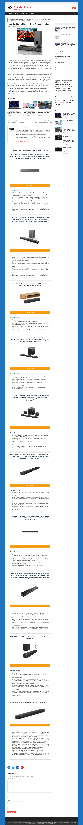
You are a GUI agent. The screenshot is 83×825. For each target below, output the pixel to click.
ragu (70, 100)
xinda (62, 104)
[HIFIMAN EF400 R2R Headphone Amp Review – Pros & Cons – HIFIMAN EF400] (58, 147)
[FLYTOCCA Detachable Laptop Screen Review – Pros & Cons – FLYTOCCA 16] (30, 105)
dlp (68, 94)
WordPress (68, 818)
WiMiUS (32, 13)
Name (9, 794)
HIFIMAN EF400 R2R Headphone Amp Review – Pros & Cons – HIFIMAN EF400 (68, 149)
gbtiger (71, 96)
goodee (56, 97)
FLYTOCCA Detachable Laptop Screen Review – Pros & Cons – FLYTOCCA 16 (29, 112)
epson (56, 96)
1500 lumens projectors (62, 84)
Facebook (38, 2)
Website (9, 806)
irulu (61, 97)
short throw (60, 102)
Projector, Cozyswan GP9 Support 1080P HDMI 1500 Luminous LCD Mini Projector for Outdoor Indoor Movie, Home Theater (68, 44)
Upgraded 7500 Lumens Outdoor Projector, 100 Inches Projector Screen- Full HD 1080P (68, 29)
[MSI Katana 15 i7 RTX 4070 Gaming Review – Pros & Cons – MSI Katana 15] (14, 105)
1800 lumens (58, 86)
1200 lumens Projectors (62, 82)
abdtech (56, 94)
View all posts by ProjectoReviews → (23, 141)
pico (61, 100)
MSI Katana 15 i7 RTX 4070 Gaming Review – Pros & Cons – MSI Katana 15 (14, 112)
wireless (58, 104)
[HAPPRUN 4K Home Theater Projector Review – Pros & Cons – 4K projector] (45, 105)
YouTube (34, 2)
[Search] (74, 8)
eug (62, 96)
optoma (71, 97)
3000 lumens (57, 88)
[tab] (58, 24)
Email (9, 800)
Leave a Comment (16, 26)
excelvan (65, 96)
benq (59, 94)
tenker (64, 102)
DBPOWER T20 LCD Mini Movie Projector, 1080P (68, 35)
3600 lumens (70, 90)
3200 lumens (65, 88)
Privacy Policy (17, 2)
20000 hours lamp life (58, 92)
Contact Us (26, 2)
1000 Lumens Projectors (67, 80)
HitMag (73, 818)
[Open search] (75, 13)
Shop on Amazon (30, 185)
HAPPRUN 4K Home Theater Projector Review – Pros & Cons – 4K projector (45, 112)
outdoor (57, 100)
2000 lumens (64, 86)
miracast (64, 97)
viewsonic (68, 102)
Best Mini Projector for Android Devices (63, 56)
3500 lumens (64, 90)
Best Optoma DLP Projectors (61, 51)
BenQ (27, 13)
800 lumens (59, 80)
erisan (60, 96)
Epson (22, 13)
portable (66, 100)
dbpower (62, 94)
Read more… (10, 93)
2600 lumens (71, 86)
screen (56, 102)
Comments (65, 24)
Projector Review (22, 7)
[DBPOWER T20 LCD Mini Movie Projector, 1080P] (57, 34)
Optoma (17, 13)
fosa (68, 96)
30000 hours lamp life (67, 92)
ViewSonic (11, 13)
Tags (71, 24)
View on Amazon (29, 58)
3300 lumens (58, 90)
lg (62, 97)
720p (56, 80)
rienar (73, 100)
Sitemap (22, 2)
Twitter (30, 2)
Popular (58, 24)
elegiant (70, 94)
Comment (10, 778)
